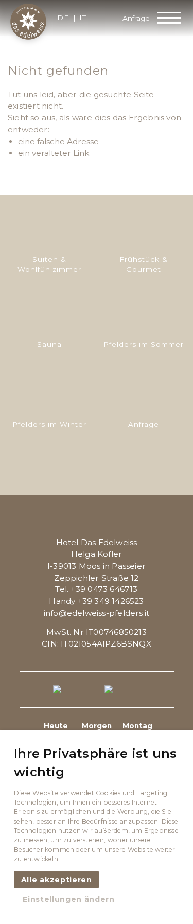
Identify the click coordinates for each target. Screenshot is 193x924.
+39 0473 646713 (104, 589)
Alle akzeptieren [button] (56, 879)
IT (82, 18)
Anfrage (136, 18)
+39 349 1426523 (111, 601)
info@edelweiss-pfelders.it (96, 613)
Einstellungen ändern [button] (69, 899)
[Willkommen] (28, 22)
